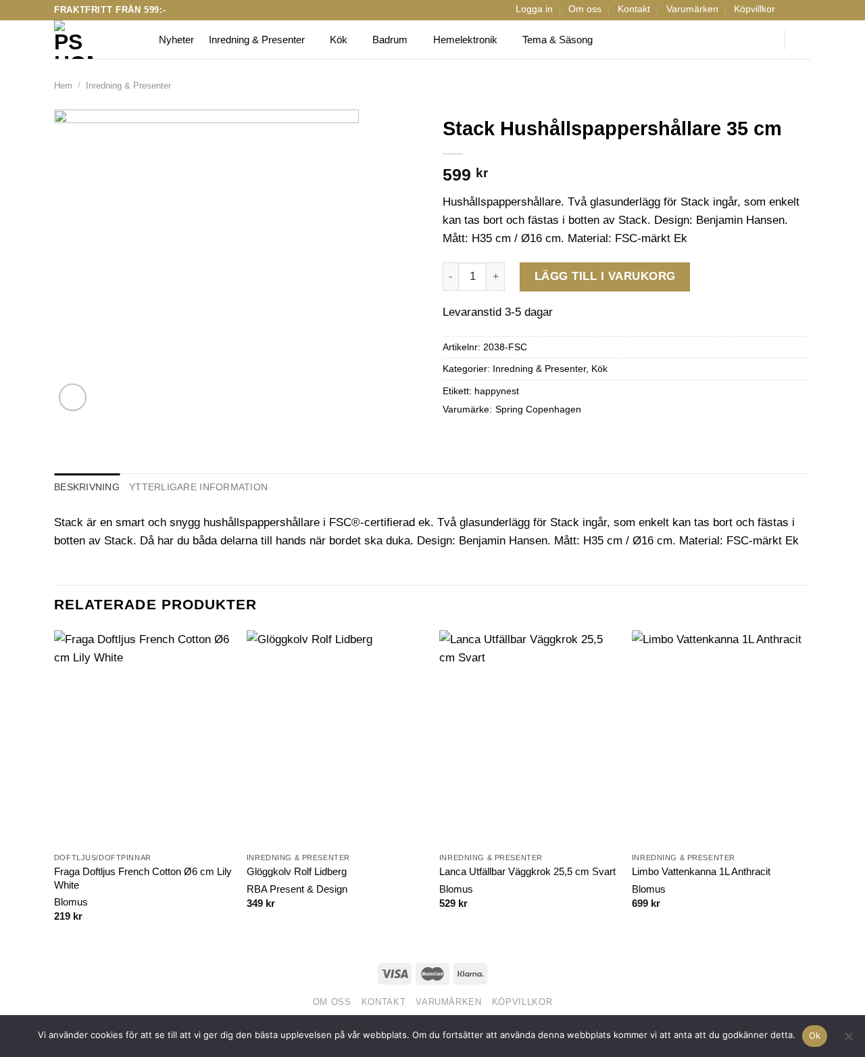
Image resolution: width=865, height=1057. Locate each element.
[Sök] (766, 40)
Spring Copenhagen (538, 409)
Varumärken (692, 9)
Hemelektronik (465, 39)
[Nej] (848, 1040)
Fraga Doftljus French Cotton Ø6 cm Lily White (143, 878)
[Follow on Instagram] (803, 10)
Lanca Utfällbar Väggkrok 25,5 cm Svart (527, 871)
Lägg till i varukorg (605, 276)
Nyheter (176, 39)
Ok (815, 1035)
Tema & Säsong (557, 39)
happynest (496, 391)
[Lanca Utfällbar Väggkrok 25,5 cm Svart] (528, 737)
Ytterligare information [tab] (198, 487)
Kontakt (634, 9)
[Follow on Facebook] (790, 10)
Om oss (584, 9)
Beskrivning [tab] (87, 487)
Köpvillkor (754, 9)
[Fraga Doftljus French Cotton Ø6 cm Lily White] (143, 737)
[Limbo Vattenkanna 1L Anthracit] (721, 737)
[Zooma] (72, 397)
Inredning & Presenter (257, 39)
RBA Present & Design (297, 889)
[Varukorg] (804, 40)
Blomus (71, 902)
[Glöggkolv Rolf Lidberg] (336, 737)
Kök (338, 39)
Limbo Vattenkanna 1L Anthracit (701, 871)
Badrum (389, 39)
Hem (63, 85)
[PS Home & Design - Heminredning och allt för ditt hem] (96, 39)
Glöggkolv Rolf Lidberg (297, 871)
